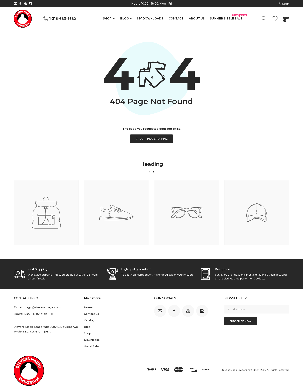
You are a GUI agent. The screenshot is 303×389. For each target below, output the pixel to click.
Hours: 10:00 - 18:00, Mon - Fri (151, 3)
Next (153, 172)
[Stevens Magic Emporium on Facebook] (20, 3)
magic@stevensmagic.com (42, 307)
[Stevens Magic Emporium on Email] (15, 3)
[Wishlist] (275, 19)
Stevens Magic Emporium (235, 369)
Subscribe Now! (241, 321)
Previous (149, 172)
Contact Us (91, 313)
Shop (87, 333)
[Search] (264, 19)
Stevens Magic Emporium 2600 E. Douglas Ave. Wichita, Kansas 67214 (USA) (46, 329)
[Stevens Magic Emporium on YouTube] (25, 3)
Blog (87, 326)
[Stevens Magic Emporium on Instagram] (30, 3)
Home (88, 307)
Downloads (92, 339)
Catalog (89, 320)
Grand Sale (91, 346)
